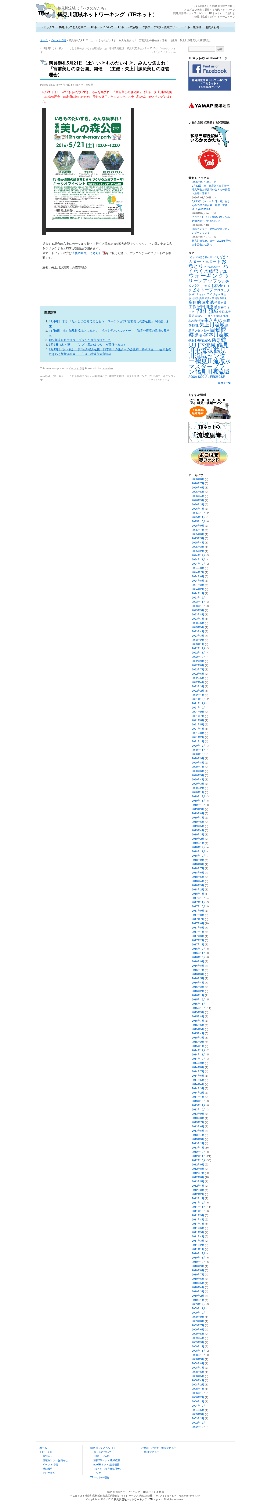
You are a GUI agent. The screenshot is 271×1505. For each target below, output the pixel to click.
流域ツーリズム (204, 316)
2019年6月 (198, 821)
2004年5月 (198, 1409)
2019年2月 (198, 838)
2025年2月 (198, 551)
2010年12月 (199, 1253)
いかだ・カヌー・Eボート (208, 258)
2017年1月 (198, 944)
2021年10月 (199, 707)
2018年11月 (199, 851)
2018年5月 (198, 876)
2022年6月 (198, 673)
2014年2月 (198, 1092)
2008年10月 (199, 1354)
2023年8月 (198, 614)
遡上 (191, 340)
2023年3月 (198, 635)
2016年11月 (199, 953)
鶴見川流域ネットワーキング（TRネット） (107, 14)
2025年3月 (198, 546)
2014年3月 (198, 1088)
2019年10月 (199, 804)
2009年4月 (198, 1338)
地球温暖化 (221, 298)
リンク (97, 1473)
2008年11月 (199, 1350)
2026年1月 (198, 508)
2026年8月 (198, 479)
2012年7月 (198, 1173)
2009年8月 (198, 1321)
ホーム (44, 40)
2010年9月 (198, 1266)
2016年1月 (198, 995)
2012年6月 (198, 1177)
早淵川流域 (206, 311)
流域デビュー (151, 1451)
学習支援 (220, 302)
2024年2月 (198, 589)
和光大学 (209, 298)
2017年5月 (198, 927)
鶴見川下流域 (207, 342)
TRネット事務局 (84, 84)
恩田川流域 (207, 306)
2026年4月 (198, 496)
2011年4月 (198, 1236)
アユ (223, 271)
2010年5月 (198, 1283)
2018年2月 (198, 889)
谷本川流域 (216, 334)
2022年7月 (198, 669)
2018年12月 (199, 847)
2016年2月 (198, 991)
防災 (216, 340)
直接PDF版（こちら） (87, 253)
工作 (192, 306)
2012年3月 (198, 1189)
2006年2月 (198, 1397)
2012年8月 (198, 1168)
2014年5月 (198, 1079)
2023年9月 (198, 610)
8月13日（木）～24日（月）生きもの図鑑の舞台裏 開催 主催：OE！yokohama (211, 204)
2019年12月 (199, 796)
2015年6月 (198, 1024)
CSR (221, 376)
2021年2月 (198, 737)
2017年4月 (198, 931)
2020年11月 (199, 749)
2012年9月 (198, 1164)
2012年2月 (198, 1194)
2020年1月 (198, 792)
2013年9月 (198, 1113)
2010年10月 (199, 1261)
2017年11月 (199, 902)
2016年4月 (198, 982)
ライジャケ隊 (215, 294)
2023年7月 (198, 618)
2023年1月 (198, 644)
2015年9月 (198, 1012)
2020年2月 (198, 788)
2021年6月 (198, 720)
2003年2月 (198, 1418)
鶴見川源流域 (212, 371)
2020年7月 (198, 766)
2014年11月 (199, 1054)
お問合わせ (212, 27)
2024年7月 (198, 572)
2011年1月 (198, 1249)
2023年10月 (199, 606)
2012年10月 (199, 1160)
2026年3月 (198, 500)
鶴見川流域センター (207, 355)
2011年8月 (198, 1219)
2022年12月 (199, 648)
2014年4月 (198, 1084)
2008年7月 (198, 1367)
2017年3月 (198, 936)
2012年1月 (198, 1198)
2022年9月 (198, 661)
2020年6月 (198, 771)
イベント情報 (58, 40)
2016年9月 (198, 961)
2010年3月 (198, 1291)
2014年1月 (198, 1096)
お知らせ (48, 1456)
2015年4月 (198, 1033)
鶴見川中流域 (208, 347)
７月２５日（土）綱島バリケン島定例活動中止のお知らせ (211, 218)
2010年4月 (198, 1287)
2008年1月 (198, 1388)
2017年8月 (198, 914)
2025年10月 (199, 521)
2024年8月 (198, 568)
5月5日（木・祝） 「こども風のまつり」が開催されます (87, 344)
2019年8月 (198, 813)
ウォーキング (206, 275)
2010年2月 (198, 1295)
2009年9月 (198, 1316)
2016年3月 (198, 986)
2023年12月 (199, 597)
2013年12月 (199, 1101)
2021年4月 (198, 728)
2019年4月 (198, 830)
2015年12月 (199, 999)
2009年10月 (199, 1312)
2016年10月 (199, 957)
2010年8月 (198, 1270)
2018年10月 (199, 855)
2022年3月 (198, 686)
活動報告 (48, 1468)
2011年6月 (198, 1228)
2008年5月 (198, 1376)
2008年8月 (198, 1363)
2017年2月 (198, 940)
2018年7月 (198, 868)
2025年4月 (198, 542)
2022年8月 (198, 665)
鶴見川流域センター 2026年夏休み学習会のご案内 (211, 242)
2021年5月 (198, 724)
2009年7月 (198, 1325)
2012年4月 (198, 1185)
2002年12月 (199, 1422)
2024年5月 (198, 580)
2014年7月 (198, 1071)
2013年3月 (198, 1139)
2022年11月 (199, 652)
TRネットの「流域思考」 (107, 1468)
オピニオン (49, 1473)
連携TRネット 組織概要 (106, 1460)
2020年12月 (199, 745)
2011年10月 (199, 1211)
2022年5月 (198, 678)
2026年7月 (198, 483)
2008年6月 (198, 1371)
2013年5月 (198, 1130)
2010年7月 (198, 1274)
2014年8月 (198, 1067)
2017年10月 (199, 906)
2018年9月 (198, 859)
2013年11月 (199, 1105)
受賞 (201, 298)
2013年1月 (198, 1147)
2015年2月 (198, 1041)
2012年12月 (199, 1151)
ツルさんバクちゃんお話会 (209, 283)
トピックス (48, 27)
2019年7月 (198, 817)
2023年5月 (198, 627)
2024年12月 (199, 555)
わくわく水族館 (208, 268)
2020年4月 (198, 779)
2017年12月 (199, 898)
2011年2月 (198, 1244)
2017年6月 (198, 923)
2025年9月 (198, 525)
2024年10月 (199, 563)
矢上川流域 (212, 324)
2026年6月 (198, 487)
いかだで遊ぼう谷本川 (200, 257)
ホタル (202, 294)
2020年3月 (198, 783)
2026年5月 (198, 491)
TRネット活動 (101, 1456)
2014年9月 (198, 1063)
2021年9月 (198, 711)
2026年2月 (198, 504)
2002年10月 (199, 1426)
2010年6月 (198, 1278)
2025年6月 (198, 534)
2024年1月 (198, 593)
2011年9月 (198, 1215)
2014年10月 (199, 1058)
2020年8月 (198, 762)
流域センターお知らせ (55, 1460)
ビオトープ (202, 289)
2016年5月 (198, 978)
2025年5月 (198, 538)
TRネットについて (102, 27)
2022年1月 (198, 694)
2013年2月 (198, 1143)
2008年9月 (198, 1359)
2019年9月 (198, 809)
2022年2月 (198, 690)
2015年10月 (199, 1008)
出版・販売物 (193, 27)
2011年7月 (198, 1223)
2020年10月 (199, 754)
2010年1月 (198, 1299)
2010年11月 (199, 1257)
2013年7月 (198, 1122)
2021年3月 (198, 733)
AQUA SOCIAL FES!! (203, 376)
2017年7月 (198, 919)
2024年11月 (199, 559)
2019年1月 (198, 843)
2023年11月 (199, 601)
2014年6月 (198, 1075)
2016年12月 (199, 948)
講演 (199, 335)
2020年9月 (198, 758)
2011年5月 (198, 1232)
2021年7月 (198, 716)
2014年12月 (199, 1050)
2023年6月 (198, 623)
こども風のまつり (213, 266)
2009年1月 (198, 1346)
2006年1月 (198, 1401)
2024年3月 (198, 584)
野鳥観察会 (203, 340)
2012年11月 (199, 1156)
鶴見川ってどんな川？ (72, 27)
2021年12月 (199, 699)
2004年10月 (199, 1405)
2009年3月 (198, 1342)
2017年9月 (198, 910)
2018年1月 (198, 893)
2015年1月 (198, 1046)
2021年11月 (199, 703)
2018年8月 (198, 864)
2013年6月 (198, 1126)
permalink (107, 368)
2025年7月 (198, 529)
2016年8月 (198, 965)
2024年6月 (198, 576)
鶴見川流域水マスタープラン (209, 366)
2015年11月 (199, 1003)
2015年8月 (198, 1016)
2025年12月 (199, 513)
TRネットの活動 (128, 27)
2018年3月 (198, 885)
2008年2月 (198, 1384)
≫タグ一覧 (224, 383)
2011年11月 (199, 1206)
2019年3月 (198, 834)
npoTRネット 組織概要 (106, 1464)
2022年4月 (198, 682)
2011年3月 (198, 1240)
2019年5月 (198, 826)
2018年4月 (198, 881)
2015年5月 (198, 1029)
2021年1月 (198, 741)
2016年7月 (198, 969)
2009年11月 (199, 1308)
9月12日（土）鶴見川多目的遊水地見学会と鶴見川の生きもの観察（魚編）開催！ (211, 189)
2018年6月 (198, 872)
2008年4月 (198, 1380)
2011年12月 (199, 1202)
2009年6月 (198, 1329)
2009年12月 (199, 1304)
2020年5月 (198, 775)
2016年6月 (198, 974)
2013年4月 (198, 1134)
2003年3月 (198, 1414)
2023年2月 (198, 639)
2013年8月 (198, 1118)
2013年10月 (199, 1109)
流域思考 (218, 316)
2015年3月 (198, 1037)
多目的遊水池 (201, 302)
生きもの (213, 319)
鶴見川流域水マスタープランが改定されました (80, 340)
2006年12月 (199, 1393)
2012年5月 (198, 1181)
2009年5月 (198, 1333)
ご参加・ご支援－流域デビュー (161, 27)
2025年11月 (199, 517)
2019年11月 (199, 800)
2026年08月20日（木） (205, 181)
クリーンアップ (208, 278)
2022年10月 (199, 656)
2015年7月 (198, 1020)
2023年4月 (198, 631)
